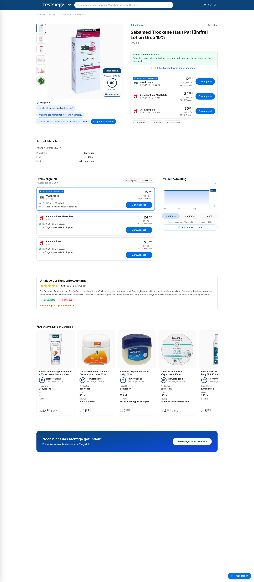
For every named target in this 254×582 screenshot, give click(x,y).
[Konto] (215, 5)
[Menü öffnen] (38, 5)
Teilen (214, 25)
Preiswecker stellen (192, 227)
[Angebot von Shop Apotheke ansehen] (174, 111)
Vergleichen (140, 122)
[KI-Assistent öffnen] (204, 5)
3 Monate (171, 216)
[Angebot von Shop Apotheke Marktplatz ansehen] (174, 96)
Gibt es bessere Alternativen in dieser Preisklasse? (63, 121)
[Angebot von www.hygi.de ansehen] (174, 81)
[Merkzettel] (210, 5)
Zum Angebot (205, 81)
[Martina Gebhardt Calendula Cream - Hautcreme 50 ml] (96, 373)
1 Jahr (209, 216)
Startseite (41, 14)
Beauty (52, 14)
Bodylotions (80, 14)
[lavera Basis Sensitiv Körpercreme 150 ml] (177, 373)
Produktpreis (146, 180)
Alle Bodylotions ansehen (192, 441)
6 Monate (190, 216)
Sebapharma (137, 25)
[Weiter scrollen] (216, 371)
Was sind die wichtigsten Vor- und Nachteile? (60, 114)
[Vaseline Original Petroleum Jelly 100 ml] (137, 373)
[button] (85, 61)
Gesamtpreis (131, 180)
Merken (157, 122)
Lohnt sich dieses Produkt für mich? (56, 108)
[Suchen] (169, 5)
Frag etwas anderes (103, 121)
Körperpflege (65, 14)
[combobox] (123, 5)
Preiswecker (174, 122)
